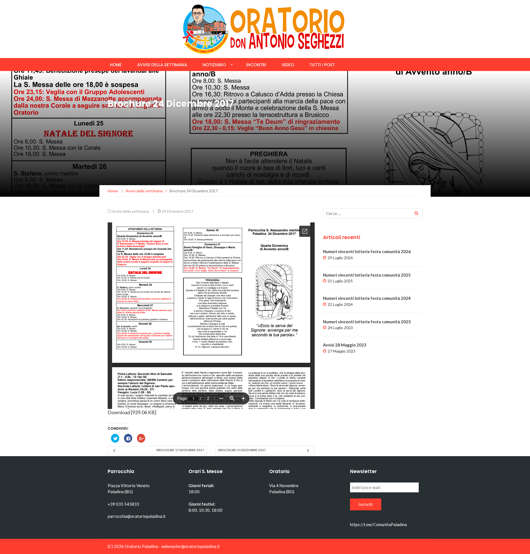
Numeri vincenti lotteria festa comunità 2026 (367, 251)
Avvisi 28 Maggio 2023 (344, 344)
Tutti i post (322, 65)
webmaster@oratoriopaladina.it (190, 546)
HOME (116, 65)
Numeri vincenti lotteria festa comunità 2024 (367, 298)
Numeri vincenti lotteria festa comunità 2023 (367, 321)
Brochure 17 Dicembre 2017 (180, 450)
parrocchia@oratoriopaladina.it (137, 516)
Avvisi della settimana (162, 65)
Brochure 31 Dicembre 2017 (242, 450)
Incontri (256, 65)
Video (288, 65)
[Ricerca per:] (372, 213)
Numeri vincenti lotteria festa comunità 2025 (367, 274)
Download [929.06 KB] (132, 412)
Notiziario (214, 65)
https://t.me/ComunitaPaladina (378, 524)
